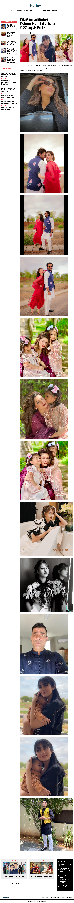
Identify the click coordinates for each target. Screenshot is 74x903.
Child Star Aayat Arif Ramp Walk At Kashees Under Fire (12, 43)
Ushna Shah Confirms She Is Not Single (14, 876)
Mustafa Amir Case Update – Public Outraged (8, 108)
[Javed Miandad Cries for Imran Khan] (3, 26)
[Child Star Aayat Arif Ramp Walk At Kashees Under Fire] (3, 43)
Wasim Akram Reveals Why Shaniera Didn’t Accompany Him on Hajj (8, 74)
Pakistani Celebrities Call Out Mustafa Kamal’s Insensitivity (9, 102)
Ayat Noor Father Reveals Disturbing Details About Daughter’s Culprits (12, 60)
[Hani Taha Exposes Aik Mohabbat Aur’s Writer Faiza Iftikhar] (3, 34)
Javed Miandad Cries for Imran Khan (11, 26)
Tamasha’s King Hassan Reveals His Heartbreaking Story (12, 51)
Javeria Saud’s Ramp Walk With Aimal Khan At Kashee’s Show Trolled (8, 89)
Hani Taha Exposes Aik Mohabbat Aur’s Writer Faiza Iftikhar (12, 35)
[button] (63, 10)
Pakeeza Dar (26, 33)
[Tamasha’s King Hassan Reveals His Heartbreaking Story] (3, 50)
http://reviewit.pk (14, 885)
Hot (8, 29)
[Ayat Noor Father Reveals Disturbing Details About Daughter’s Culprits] (3, 59)
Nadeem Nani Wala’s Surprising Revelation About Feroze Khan (8, 82)
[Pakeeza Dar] (6, 884)
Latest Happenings (5, 78)
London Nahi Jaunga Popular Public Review (41, 876)
